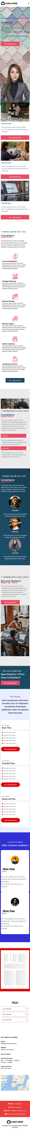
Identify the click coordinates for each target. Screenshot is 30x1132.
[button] (28, 3)
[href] (15, 1082)
